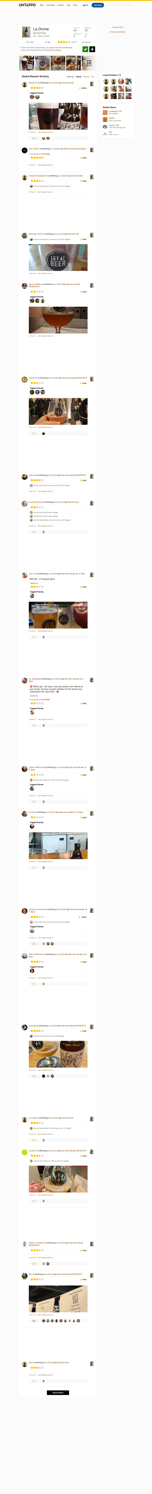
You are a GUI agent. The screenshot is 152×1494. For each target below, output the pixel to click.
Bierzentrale (39, 33)
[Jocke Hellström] (78, 1320)
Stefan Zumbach (36, 1243)
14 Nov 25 (32, 491)
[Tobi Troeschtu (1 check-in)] (106, 96)
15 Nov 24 (32, 1257)
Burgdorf (82, 149)
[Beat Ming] (52, 1320)
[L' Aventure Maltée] (61, 1320)
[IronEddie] (48, 138)
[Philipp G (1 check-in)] (113, 88)
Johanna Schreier (37, 909)
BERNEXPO (34, 286)
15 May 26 (32, 132)
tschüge (32, 1026)
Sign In (85, 5)
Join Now (98, 5)
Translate (34, 583)
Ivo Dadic (33, 1118)
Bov (30, 1274)
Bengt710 (33, 83)
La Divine (54, 83)
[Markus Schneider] (52, 1076)
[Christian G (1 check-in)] (106, 88)
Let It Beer (45, 154)
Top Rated (50, 5)
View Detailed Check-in (45, 132)
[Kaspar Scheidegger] (52, 943)
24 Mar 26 (32, 165)
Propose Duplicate (117, 32)
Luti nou (32, 573)
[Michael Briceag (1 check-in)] (128, 88)
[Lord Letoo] (43, 433)
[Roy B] (43, 1320)
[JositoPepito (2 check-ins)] (113, 81)
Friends (86, 76)
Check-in (85, 49)
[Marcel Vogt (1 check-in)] (121, 81)
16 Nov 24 (32, 1070)
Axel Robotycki (36, 502)
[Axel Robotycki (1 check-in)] (121, 96)
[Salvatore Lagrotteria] (56, 1320)
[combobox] (119, 5)
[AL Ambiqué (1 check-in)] (128, 96)
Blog (42, 5)
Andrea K (33, 378)
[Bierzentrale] (43, 531)
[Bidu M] (65, 1320)
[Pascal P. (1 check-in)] (128, 81)
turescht (33, 1150)
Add (92, 49)
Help (68, 5)
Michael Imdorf (36, 234)
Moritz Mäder (35, 284)
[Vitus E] (48, 1320)
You (92, 76)
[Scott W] (48, 943)
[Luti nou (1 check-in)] (121, 88)
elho (31, 1362)
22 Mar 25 (32, 526)
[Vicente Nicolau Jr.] (74, 1320)
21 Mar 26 (32, 192)
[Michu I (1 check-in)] (113, 96)
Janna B (32, 475)
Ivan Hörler (34, 149)
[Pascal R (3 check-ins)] (106, 81)
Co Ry (31, 812)
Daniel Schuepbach (38, 176)
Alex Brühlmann (36, 954)
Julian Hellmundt (36, 767)
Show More (55, 50)
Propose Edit (117, 27)
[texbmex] (43, 138)
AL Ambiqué (34, 679)
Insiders (61, 5)
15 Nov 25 (32, 336)
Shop (75, 5)
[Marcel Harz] (43, 1076)
